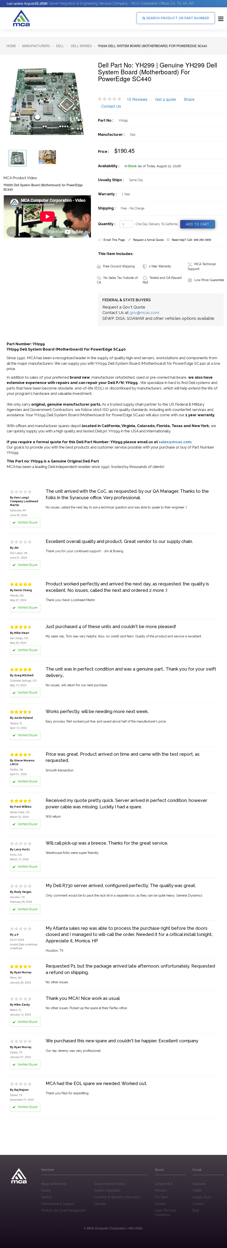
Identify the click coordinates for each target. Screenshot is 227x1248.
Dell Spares (81, 46)
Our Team (161, 1197)
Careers (160, 1204)
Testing (46, 1197)
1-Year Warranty (160, 266)
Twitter (197, 1190)
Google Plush (201, 1197)
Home (11, 46)
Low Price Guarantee (209, 280)
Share (189, 99)
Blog (195, 1210)
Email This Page (114, 240)
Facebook (199, 1184)
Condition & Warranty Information (117, 1197)
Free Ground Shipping (119, 266)
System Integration (107, 1190)
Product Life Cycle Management (63, 1210)
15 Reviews (137, 99)
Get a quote (165, 99)
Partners (160, 1190)
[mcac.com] (21, 18)
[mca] (19, 1176)
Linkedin (198, 1204)
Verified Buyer (27, 522)
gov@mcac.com (144, 312)
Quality (46, 1190)
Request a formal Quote (148, 240)
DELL (60, 46)
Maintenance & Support (57, 1204)
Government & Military (110, 1184)
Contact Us (111, 106)
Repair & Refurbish (54, 1184)
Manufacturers (36, 46)
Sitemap (100, 1204)
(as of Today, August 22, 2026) (159, 166)
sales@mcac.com (175, 442)
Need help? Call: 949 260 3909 (191, 240)
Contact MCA (164, 1184)
